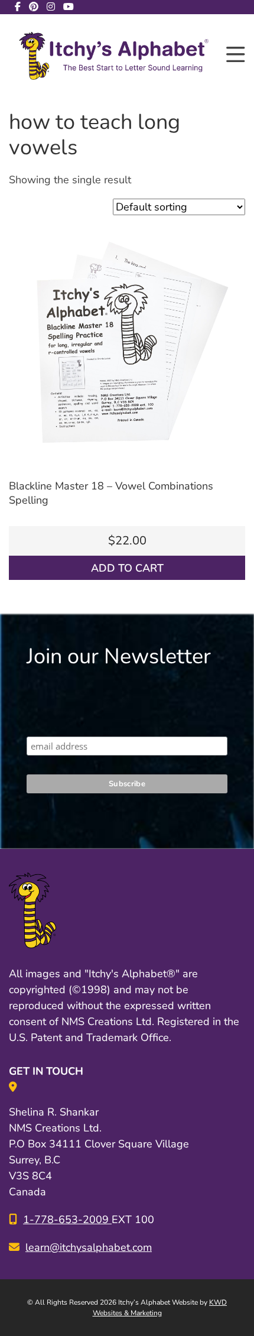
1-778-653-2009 (67, 1219)
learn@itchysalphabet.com (88, 1247)
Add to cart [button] (127, 568)
